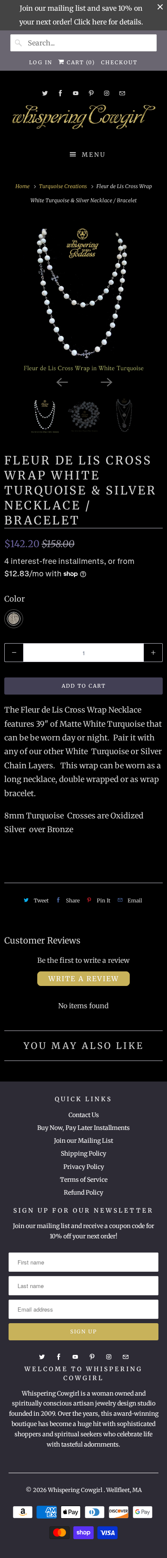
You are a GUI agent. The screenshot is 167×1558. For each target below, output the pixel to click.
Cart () (80, 62)
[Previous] (61, 381)
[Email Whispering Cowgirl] (122, 93)
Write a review (83, 978)
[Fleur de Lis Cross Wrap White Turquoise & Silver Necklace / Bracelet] (83, 295)
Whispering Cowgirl (76, 1490)
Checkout (119, 62)
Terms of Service (83, 1179)
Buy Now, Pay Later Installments (83, 1128)
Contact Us (84, 1115)
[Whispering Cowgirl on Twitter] (45, 93)
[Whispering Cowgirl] (84, 119)
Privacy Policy (83, 1167)
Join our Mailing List (83, 1141)
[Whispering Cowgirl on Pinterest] (91, 93)
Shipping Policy (83, 1153)
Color (14, 599)
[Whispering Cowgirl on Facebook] (60, 93)
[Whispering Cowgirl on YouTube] (75, 93)
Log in (40, 62)
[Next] (105, 381)
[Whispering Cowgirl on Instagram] (106, 93)
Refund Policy (83, 1192)
